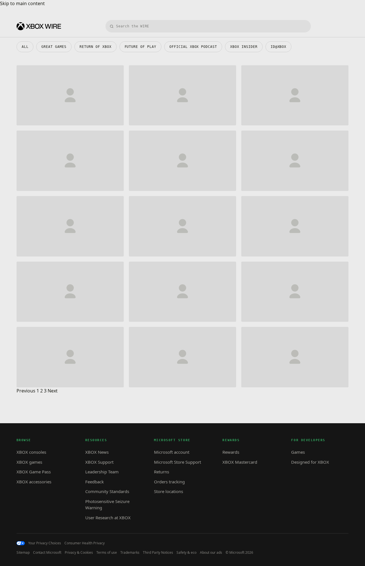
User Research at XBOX (108, 517)
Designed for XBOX (310, 462)
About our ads (211, 552)
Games (298, 452)
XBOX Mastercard (239, 462)
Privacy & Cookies (79, 552)
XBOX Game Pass (34, 472)
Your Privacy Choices (44, 543)
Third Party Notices (158, 552)
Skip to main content (22, 3)
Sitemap (23, 552)
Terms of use (106, 552)
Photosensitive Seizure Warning (107, 504)
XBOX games (29, 462)
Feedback (94, 481)
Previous (26, 391)
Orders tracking (169, 481)
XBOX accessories (34, 481)
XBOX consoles (31, 452)
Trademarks (129, 552)
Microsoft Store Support (177, 462)
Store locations (168, 491)
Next (53, 391)
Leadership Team (102, 472)
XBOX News (97, 452)
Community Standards (107, 491)
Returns (161, 472)
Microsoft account (171, 452)
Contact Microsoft (47, 552)
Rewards (230, 452)
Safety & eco (186, 552)
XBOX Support (99, 462)
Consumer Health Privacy (84, 543)
